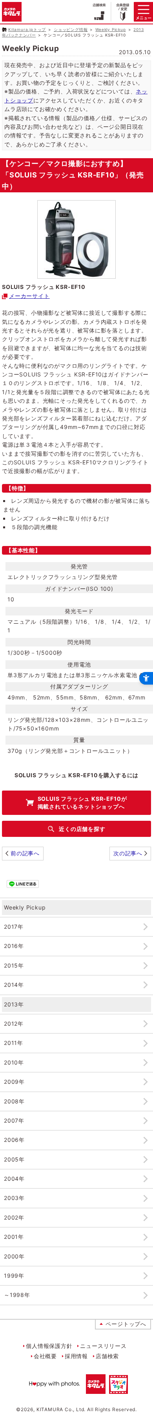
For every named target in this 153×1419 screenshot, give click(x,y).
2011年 (13, 1042)
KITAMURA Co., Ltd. (61, 1409)
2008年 (14, 1101)
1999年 (14, 1275)
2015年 (14, 965)
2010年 (14, 1062)
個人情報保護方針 (49, 1345)
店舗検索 (107, 1356)
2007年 (14, 1120)
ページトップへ (126, 1323)
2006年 (14, 1139)
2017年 (14, 926)
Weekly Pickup (110, 29)
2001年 (14, 1236)
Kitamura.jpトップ (27, 29)
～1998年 (17, 1294)
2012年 (14, 1023)
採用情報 (76, 1356)
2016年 (14, 945)
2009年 (14, 1081)
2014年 (14, 984)
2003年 (14, 1197)
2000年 (14, 1256)
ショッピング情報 (70, 29)
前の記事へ (25, 853)
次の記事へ (127, 853)
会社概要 (45, 1356)
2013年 (14, 1004)
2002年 (14, 1217)
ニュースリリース (103, 1345)
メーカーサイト (29, 295)
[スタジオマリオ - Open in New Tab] (118, 1389)
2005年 (14, 1159)
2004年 (14, 1178)
